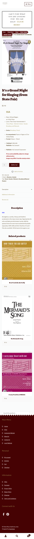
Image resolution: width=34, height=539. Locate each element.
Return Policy (7, 492)
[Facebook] (3, 514)
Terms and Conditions (10, 498)
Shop (5, 429)
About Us (6, 436)
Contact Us (7, 439)
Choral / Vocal (10, 32)
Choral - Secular (23, 32)
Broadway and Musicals (12, 126)
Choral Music (9, 124)
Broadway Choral (15, 130)
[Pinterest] (7, 514)
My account (7, 457)
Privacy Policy (8, 488)
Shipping (6, 495)
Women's (15, 179)
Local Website (8, 443)
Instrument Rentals (9, 433)
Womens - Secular (7, 34)
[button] (29, 42)
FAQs (5, 482)
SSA (8, 112)
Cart (5, 464)
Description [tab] (5, 189)
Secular (26, 124)
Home (4, 32)
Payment (6, 485)
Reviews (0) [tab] (5, 199)
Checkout (6, 467)
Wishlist (6, 461)
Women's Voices (18, 124)
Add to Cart (14, 165)
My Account (5, 536)
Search (17, 536)
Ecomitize (12, 529)
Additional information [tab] (8, 194)
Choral (16, 32)
